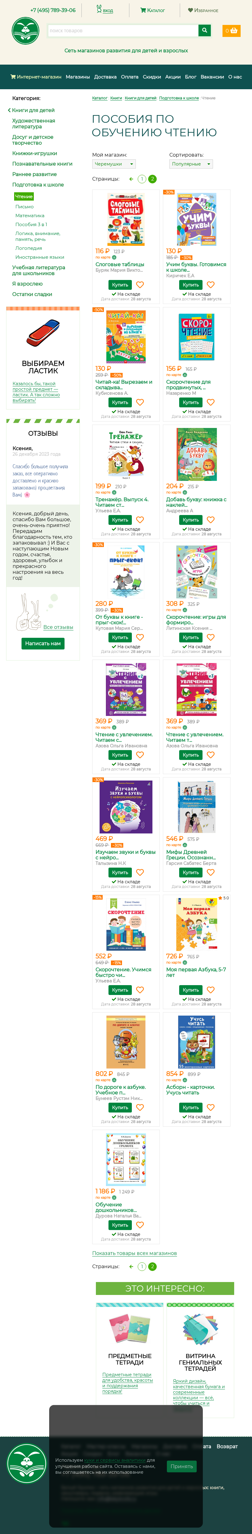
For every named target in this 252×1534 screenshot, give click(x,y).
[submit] (205, 30)
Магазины (78, 77)
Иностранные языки (39, 257)
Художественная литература (33, 124)
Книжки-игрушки (34, 153)
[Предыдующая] (131, 179)
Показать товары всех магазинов (134, 1253)
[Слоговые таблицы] (126, 219)
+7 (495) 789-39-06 (53, 10)
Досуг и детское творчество (32, 140)
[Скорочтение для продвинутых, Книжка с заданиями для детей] (196, 336)
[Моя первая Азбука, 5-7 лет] (196, 924)
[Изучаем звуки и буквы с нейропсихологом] (126, 807)
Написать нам (43, 643)
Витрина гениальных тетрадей (200, 1362)
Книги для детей (33, 110)
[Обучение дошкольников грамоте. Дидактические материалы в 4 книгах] (126, 1159)
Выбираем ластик (43, 367)
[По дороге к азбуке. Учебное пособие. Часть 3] (126, 1042)
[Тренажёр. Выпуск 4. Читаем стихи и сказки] (126, 454)
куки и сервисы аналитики (115, 1460)
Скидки (152, 77)
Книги (116, 98)
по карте (103, 257)
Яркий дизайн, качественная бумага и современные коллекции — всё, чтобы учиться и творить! (199, 1395)
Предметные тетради (130, 1359)
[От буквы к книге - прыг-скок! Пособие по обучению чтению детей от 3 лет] (126, 571)
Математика (30, 215)
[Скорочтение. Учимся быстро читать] (126, 924)
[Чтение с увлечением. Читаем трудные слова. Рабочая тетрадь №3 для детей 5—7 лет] (196, 689)
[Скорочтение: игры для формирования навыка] (196, 571)
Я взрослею (27, 284)
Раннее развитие (34, 174)
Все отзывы (58, 627)
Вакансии (212, 77)
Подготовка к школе (38, 185)
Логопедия (28, 248)
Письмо (24, 207)
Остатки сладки (32, 294)
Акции (173, 77)
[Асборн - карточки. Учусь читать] (196, 1042)
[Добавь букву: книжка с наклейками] (196, 454)
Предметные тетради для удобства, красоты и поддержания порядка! (127, 1383)
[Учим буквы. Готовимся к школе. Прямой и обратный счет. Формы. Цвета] (196, 219)
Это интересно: (165, 1288)
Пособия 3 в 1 (31, 224)
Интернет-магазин (38, 77)
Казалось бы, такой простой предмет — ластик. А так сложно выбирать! (36, 392)
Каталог (155, 10)
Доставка (105, 77)
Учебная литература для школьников (38, 270)
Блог (190, 77)
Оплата (130, 77)
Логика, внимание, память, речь (37, 236)
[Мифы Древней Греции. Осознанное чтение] (196, 807)
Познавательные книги (42, 164)
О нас (235, 77)
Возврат (227, 1446)
